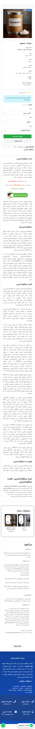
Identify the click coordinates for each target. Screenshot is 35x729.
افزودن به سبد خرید (17, 136)
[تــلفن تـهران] (33, 701)
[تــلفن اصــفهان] (15, 701)
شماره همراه (26, 711)
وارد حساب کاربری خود (14, 632)
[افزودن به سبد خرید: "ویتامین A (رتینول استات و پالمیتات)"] (8, 521)
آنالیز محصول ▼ (17, 141)
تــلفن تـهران (25, 701)
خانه (15, 147)
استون (24, 528)
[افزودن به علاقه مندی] (21, 517)
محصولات (19, 50)
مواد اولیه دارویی (27, 50)
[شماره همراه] (33, 712)
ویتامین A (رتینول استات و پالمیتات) (11, 528)
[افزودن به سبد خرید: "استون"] (21, 521)
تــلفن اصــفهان (6, 701)
